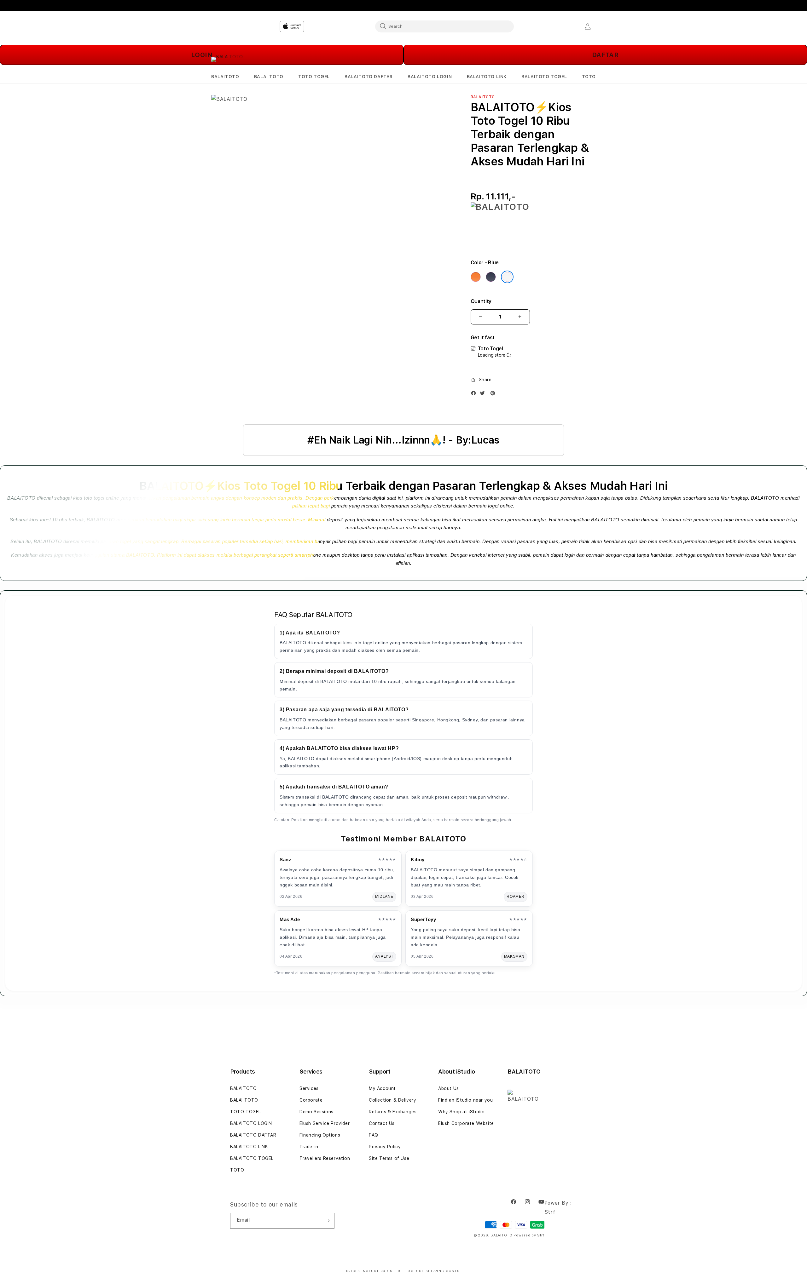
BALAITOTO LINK (249, 1146)
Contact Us (382, 1123)
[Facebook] (475, 394)
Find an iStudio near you (465, 1100)
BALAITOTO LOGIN (251, 1123)
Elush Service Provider (324, 1123)
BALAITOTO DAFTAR (253, 1135)
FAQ (373, 1135)
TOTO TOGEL (245, 1111)
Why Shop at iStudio (461, 1111)
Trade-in (308, 1146)
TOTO (237, 1169)
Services (309, 1088)
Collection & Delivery (392, 1100)
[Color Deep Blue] (491, 277)
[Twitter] (483, 394)
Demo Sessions (316, 1111)
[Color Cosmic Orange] (476, 277)
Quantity (481, 301)
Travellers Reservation (324, 1158)
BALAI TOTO (244, 1100)
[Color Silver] (507, 277)
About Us (448, 1088)
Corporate (310, 1100)
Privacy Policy (385, 1146)
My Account (382, 1088)
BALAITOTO (21, 498)
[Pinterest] (494, 394)
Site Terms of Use (389, 1158)
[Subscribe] (327, 1221)
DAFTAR (605, 55)
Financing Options (319, 1135)
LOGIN (202, 55)
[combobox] (444, 26)
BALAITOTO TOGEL (252, 1158)
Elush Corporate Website (466, 1123)
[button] (225, 76)
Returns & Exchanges (392, 1111)
